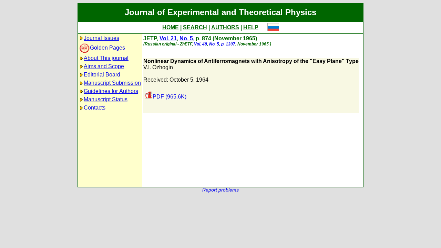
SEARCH (195, 27)
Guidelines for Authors (111, 91)
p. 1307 (228, 44)
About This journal (106, 58)
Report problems (220, 190)
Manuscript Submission (112, 83)
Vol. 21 (168, 38)
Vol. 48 (200, 44)
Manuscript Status (105, 99)
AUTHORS (225, 27)
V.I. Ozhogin (158, 67)
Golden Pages (107, 48)
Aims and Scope (104, 66)
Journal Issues (101, 38)
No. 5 (186, 38)
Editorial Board (102, 75)
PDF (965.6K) (169, 97)
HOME (170, 27)
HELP (250, 27)
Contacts (94, 108)
